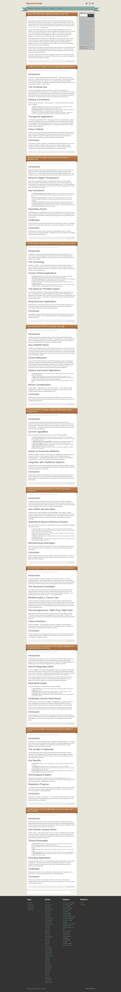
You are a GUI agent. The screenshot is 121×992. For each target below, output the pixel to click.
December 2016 (48, 982)
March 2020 (47, 934)
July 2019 (47, 939)
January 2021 (48, 916)
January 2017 (48, 980)
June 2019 (47, 941)
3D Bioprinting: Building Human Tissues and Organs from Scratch (51, 243)
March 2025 (47, 906)
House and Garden (67, 918)
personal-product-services (68, 927)
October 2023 (48, 908)
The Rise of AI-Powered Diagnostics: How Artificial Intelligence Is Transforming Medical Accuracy (50, 647)
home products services (54, 70)
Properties (65, 932)
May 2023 (47, 911)
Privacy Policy (45, 8)
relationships (65, 936)
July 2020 (47, 927)
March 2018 (47, 964)
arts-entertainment (67, 904)
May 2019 (47, 943)
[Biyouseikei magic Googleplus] (93, 3)
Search (81, 13)
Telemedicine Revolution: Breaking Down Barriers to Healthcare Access (50, 730)
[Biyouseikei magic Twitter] (86, 3)
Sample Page (52, 8)
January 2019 (48, 948)
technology (65, 939)
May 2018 (47, 961)
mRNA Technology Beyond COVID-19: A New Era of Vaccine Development (48, 490)
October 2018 (48, 954)
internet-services (66, 920)
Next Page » (73, 892)
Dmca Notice (37, 8)
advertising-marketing (67, 902)
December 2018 (48, 950)
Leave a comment (70, 61)
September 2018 (49, 955)
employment (65, 909)
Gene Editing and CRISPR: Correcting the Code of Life (46, 326)
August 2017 (48, 969)
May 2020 (47, 931)
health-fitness (66, 915)
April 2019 (47, 945)
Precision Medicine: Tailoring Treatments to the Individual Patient (51, 568)
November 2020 (48, 920)
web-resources (66, 945)
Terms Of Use (60, 8)
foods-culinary (66, 913)
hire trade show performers (34, 27)
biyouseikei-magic (42, 17)
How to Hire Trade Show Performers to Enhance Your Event (48, 14)
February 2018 (48, 966)
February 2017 (48, 978)
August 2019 (48, 938)
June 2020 (47, 929)
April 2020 (47, 932)
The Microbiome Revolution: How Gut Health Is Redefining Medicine (51, 67)
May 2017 (47, 973)
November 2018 (48, 952)
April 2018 (47, 962)
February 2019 (48, 947)
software (65, 938)
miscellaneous (66, 925)
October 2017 (48, 968)
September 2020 (49, 924)
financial (64, 911)
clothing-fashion (66, 908)
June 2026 (47, 902)
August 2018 (48, 957)
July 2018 (47, 959)
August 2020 (48, 925)
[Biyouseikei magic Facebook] (89, 3)
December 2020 (48, 918)
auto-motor (65, 906)
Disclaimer (30, 8)
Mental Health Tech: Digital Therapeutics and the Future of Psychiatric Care (47, 158)
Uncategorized (53, 17)
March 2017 (47, 977)
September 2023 (49, 909)
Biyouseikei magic (34, 3)
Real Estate (65, 934)
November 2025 (48, 904)
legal (64, 922)
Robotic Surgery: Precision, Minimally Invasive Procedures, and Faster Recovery (49, 810)
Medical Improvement (63, 70)
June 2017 (47, 971)
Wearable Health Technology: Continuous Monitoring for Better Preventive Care (49, 411)
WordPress (82, 904)
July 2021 (47, 915)
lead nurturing (88, 46)
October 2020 (48, 922)
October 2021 (48, 913)
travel (64, 941)
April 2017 (47, 975)
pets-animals (65, 931)
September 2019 (49, 936)
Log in (81, 902)
